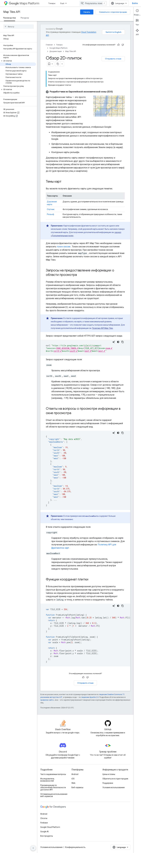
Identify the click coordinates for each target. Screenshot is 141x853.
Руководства (9, 18)
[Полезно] (118, 45)
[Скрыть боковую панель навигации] (33, 848)
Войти (135, 3)
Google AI (44, 831)
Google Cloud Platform (50, 827)
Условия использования (113, 787)
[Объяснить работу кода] (114, 342)
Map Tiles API (11, 12)
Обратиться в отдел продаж (115, 779)
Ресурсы (25, 18)
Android (74, 774)
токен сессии (63, 246)
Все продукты (46, 836)
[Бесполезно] (123, 45)
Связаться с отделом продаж (113, 12)
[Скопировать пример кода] (122, 342)
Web (73, 783)
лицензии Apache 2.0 (89, 697)
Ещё (62, 3)
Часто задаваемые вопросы (53, 774)
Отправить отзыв (113, 58)
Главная (49, 45)
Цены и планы (108, 774)
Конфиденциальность (75, 847)
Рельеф (50, 214)
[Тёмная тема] (118, 342)
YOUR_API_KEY (91, 348)
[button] (18, 61)
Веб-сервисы (77, 787)
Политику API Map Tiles (102, 328)
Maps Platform (29, 3)
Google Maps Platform (58, 48)
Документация (55, 51)
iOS (72, 779)
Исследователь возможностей (47, 780)
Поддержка (107, 783)
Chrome (43, 818)
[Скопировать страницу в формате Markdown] (57, 64)
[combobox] (93, 3)
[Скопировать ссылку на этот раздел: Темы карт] (64, 181)
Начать (86, 12)
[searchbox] (18, 26)
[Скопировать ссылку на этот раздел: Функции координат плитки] (91, 579)
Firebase (44, 823)
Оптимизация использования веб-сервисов (53, 795)
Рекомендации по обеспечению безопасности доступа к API (53, 787)
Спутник (50, 209)
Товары (51, 3)
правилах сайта (47, 700)
